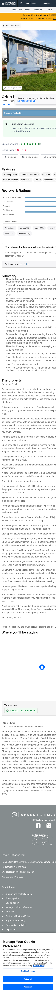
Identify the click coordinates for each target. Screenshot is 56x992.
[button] (6, 60)
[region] (28, 962)
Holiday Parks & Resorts (21, 10)
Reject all (28, 979)
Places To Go (38, 10)
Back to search (13, 26)
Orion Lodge (13, 97)
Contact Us (47, 3)
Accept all (28, 987)
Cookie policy (39, 966)
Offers (50, 10)
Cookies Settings (28, 971)
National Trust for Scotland (22, 710)
